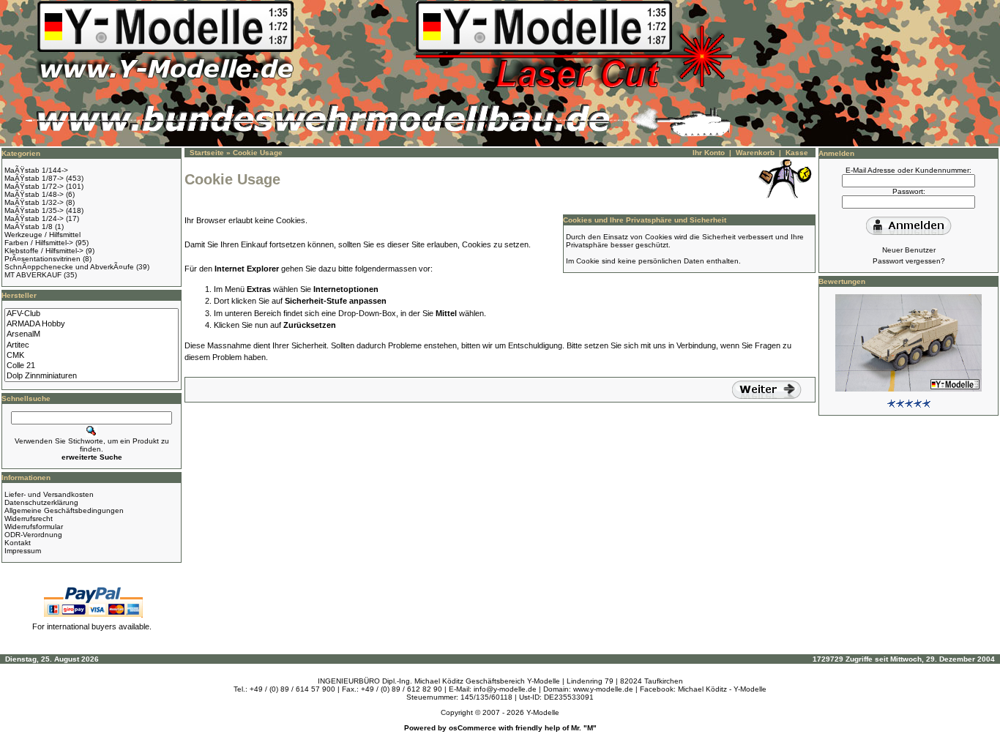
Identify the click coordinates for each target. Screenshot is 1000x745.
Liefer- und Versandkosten (49, 494)
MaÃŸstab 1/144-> (36, 170)
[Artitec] (91, 345)
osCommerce (472, 728)
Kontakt (17, 543)
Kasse (797, 153)
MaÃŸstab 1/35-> (34, 210)
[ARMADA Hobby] (91, 324)
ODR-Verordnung (33, 535)
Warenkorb (755, 153)
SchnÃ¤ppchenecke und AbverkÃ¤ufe (69, 267)
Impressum (22, 551)
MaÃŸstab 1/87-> (34, 178)
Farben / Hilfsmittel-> (38, 243)
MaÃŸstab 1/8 (28, 226)
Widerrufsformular (33, 527)
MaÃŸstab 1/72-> (34, 186)
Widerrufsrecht (28, 518)
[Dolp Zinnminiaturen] (91, 376)
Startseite (207, 153)
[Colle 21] (91, 366)
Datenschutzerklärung (41, 502)
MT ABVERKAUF (32, 275)
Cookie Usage (258, 153)
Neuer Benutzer (909, 250)
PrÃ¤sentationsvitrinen (42, 259)
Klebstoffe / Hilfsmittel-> (43, 251)
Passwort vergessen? (909, 261)
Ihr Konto (709, 153)
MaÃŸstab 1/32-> (34, 202)
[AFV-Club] (91, 314)
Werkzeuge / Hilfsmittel (42, 235)
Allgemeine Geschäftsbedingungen (64, 510)
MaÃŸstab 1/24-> (34, 218)
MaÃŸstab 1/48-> (34, 194)
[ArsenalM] (91, 334)
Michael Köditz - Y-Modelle (722, 689)
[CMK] (91, 356)
